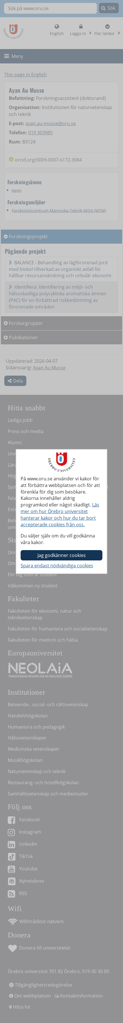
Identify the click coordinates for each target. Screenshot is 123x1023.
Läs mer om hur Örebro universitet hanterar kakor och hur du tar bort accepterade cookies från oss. (60, 515)
